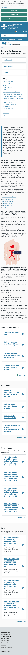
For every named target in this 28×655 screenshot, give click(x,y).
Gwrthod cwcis (14, 14)
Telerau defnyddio (5, 642)
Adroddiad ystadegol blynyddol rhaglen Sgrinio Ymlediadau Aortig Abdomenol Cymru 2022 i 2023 (11, 476)
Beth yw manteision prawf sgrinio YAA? (14, 94)
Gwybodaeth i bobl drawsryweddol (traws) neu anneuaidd (12, 355)
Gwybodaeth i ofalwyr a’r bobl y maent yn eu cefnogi (11, 367)
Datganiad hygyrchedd (6, 636)
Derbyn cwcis (14, 10)
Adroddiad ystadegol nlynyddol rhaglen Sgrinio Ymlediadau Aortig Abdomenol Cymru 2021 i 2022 (11, 492)
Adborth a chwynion (5, 632)
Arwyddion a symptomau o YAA (10, 207)
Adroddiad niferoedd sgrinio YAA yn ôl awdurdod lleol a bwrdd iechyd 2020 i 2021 (11, 562)
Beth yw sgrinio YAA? (8, 81)
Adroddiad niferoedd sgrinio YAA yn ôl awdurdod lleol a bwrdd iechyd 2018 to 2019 (11, 605)
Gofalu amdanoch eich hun (9, 104)
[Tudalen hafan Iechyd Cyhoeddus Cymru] (11, 26)
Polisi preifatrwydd (5, 638)
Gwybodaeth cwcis (5, 640)
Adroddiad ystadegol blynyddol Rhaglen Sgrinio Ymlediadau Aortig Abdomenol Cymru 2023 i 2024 (11, 461)
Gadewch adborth (8, 66)
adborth (10, 44)
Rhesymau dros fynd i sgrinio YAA (11, 92)
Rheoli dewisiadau (14, 18)
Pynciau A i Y (4, 39)
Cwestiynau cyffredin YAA (11, 333)
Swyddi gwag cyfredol (5, 634)
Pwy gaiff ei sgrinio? (8, 102)
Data (4, 115)
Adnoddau (5, 110)
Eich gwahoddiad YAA (7, 199)
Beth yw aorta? (7, 87)
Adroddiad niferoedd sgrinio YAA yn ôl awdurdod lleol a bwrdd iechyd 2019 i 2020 (11, 584)
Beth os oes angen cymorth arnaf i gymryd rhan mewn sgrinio (12, 344)
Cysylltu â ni (3, 645)
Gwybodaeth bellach (8, 108)
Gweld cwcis (4, 7)
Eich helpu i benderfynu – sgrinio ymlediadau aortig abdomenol (11, 393)
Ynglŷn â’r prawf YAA (7, 203)
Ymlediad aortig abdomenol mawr (10, 417)
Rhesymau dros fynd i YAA (9, 197)
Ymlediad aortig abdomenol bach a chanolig (10, 406)
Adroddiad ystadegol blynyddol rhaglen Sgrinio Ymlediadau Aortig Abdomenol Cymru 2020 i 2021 (11, 507)
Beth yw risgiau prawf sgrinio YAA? (12, 96)
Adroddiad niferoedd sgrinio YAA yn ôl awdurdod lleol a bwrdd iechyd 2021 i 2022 (11, 541)
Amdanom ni (3, 629)
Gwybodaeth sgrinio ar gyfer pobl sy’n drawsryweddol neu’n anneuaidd (12, 428)
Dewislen (20, 39)
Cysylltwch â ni (8, 60)
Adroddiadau (12, 39)
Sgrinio (3, 47)
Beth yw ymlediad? (8, 89)
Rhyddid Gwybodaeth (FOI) (6, 647)
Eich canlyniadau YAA (7, 205)
